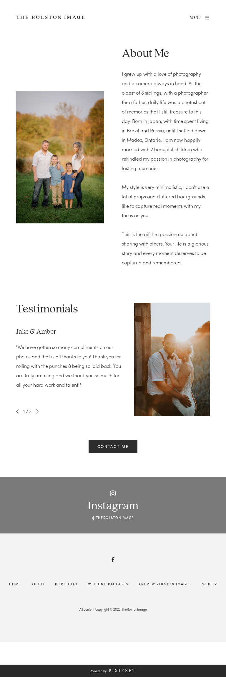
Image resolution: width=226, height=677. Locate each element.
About (37, 584)
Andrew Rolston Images (165, 584)
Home (15, 584)
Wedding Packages (108, 584)
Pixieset (122, 670)
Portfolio (66, 584)
